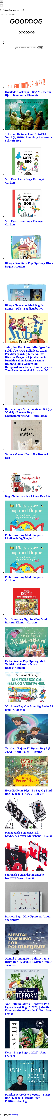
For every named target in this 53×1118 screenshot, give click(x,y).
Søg (40, 48)
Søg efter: (4, 14)
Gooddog (14, 1115)
